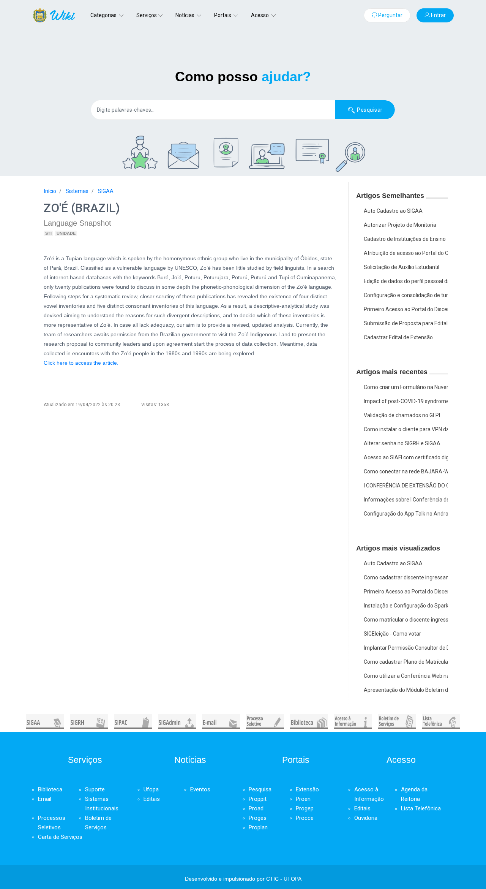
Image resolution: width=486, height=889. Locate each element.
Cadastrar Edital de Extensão (398, 337)
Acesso (260, 15)
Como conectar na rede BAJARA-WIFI (406, 471)
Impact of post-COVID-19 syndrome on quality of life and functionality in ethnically (406, 401)
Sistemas (77, 191)
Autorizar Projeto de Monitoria (400, 225)
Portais (223, 15)
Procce (305, 818)
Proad (256, 808)
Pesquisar (369, 110)
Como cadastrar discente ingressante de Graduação (406, 577)
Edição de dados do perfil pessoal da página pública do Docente (406, 281)
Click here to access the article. (81, 363)
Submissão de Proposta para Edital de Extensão (406, 323)
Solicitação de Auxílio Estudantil (401, 267)
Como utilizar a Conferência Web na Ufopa (406, 676)
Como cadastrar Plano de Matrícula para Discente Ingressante (406, 662)
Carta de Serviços (60, 837)
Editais (152, 799)
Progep (305, 808)
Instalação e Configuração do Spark (406, 606)
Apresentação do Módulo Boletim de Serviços (406, 690)
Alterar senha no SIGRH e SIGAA (402, 443)
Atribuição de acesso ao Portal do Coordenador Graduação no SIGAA (406, 253)
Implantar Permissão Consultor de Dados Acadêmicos (406, 648)
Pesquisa (260, 789)
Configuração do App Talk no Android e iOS (406, 514)
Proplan (258, 827)
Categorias (104, 15)
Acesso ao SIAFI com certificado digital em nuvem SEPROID (406, 457)
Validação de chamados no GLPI (402, 415)
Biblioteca (50, 789)
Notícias (185, 15)
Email (44, 799)
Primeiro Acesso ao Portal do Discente (406, 309)
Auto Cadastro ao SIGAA (393, 211)
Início (50, 191)
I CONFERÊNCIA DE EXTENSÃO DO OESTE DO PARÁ (406, 485)
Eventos (200, 789)
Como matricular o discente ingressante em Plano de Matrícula (406, 620)
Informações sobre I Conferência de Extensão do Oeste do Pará (406, 500)
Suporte (95, 789)
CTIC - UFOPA (283, 879)
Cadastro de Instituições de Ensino (405, 239)
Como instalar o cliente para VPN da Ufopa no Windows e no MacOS (406, 429)
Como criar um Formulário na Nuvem (406, 387)
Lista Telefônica (421, 808)
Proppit (258, 799)
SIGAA (106, 191)
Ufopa (151, 789)
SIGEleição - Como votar (392, 634)
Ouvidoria (365, 818)
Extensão (307, 789)
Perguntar (389, 15)
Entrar (438, 15)
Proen (303, 799)
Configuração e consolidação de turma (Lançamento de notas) (406, 295)
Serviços (146, 15)
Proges (258, 818)
